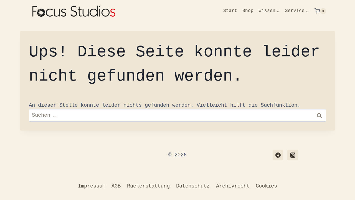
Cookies (266, 186)
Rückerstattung (148, 186)
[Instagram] (292, 155)
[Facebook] (278, 155)
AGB (116, 186)
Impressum (91, 186)
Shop (247, 10)
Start (230, 10)
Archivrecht (233, 186)
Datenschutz (193, 186)
